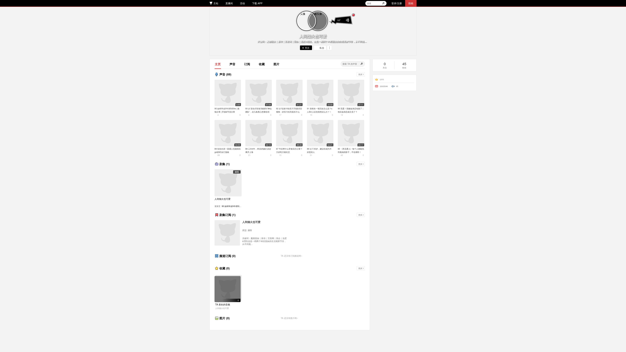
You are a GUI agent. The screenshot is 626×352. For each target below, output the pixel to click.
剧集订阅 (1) (227, 215)
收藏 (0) (224, 268)
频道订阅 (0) (227, 256)
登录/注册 (396, 3)
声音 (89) (225, 74)
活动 (242, 3)
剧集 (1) (224, 164)
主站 (215, 3)
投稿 (410, 3)
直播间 (229, 3)
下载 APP (257, 3)
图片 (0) (224, 318)
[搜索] (362, 64)
